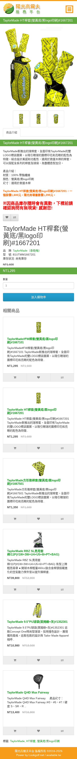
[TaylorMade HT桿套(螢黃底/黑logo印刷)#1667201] (21, 119)
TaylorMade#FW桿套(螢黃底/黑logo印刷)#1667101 (32, 340)
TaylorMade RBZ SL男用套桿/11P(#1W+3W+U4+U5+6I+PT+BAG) (33, 552)
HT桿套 (31, 741)
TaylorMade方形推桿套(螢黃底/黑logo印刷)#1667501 (34, 482)
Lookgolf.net (36, 755)
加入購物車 (38, 297)
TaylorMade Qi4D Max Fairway (28, 692)
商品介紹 (11, 132)
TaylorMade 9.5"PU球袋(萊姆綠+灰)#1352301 (37, 621)
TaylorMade (17, 741)
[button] (70, 8)
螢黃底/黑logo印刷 (48, 741)
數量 (5, 279)
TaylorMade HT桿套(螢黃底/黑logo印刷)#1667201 (31, 411)
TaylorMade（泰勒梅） (27, 250)
